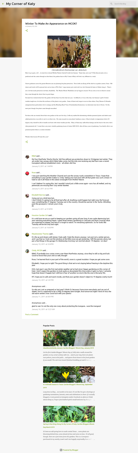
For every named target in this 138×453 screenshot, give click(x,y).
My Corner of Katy (20, 4)
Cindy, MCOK (37, 250)
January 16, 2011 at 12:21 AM (43, 309)
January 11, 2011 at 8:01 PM (43, 297)
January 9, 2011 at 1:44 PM (42, 166)
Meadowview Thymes (40, 234)
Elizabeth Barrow (38, 195)
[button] (26, 30)
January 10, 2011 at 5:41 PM (43, 280)
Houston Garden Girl (40, 215)
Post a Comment (31, 314)
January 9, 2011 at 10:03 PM (43, 228)
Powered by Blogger (70, 450)
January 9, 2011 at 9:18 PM (42, 209)
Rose (34, 172)
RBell (34, 156)
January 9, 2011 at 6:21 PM (42, 189)
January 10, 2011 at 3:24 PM (43, 244)
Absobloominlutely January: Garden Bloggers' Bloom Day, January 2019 (68, 348)
